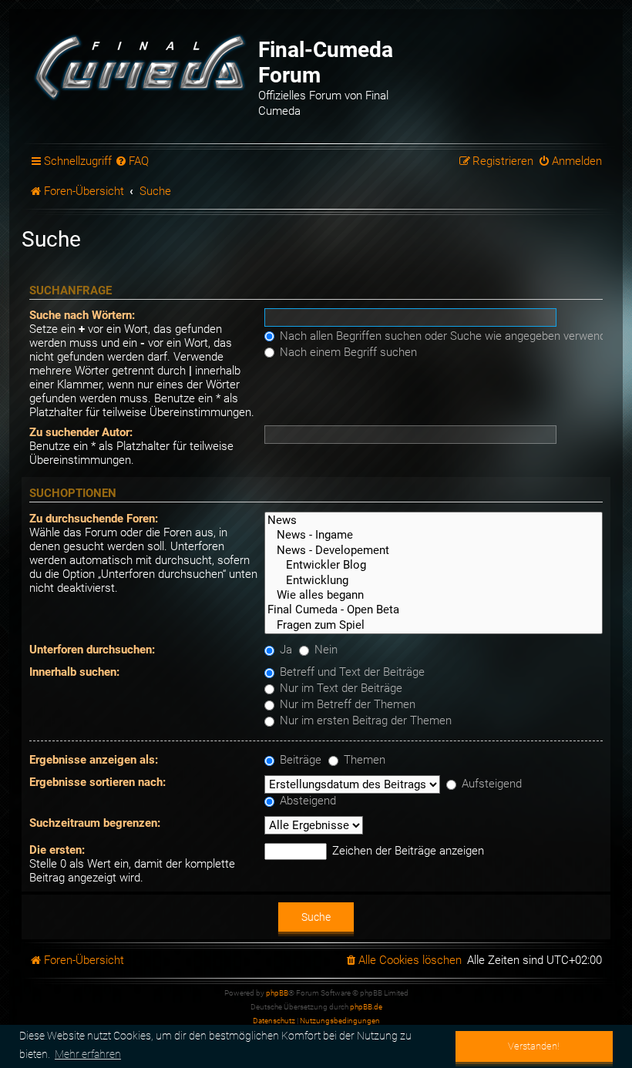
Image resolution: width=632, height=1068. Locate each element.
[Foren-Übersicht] (141, 65)
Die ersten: (57, 850)
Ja (284, 650)
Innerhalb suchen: (74, 672)
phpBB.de (366, 1007)
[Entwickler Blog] (433, 565)
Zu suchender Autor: (81, 432)
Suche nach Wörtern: (82, 315)
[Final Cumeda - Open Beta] (433, 610)
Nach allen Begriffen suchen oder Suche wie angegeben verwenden (447, 336)
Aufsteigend (490, 784)
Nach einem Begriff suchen (347, 352)
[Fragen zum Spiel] (433, 625)
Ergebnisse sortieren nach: (97, 782)
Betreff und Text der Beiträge (351, 672)
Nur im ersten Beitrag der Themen (364, 720)
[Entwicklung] (433, 580)
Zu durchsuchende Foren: (93, 519)
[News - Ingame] (433, 535)
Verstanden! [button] (534, 1046)
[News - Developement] (433, 550)
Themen (363, 760)
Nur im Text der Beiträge (339, 688)
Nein (324, 650)
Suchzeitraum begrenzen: (94, 823)
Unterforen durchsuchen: (92, 650)
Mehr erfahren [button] (88, 1054)
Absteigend (306, 801)
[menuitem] (133, 162)
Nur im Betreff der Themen (346, 704)
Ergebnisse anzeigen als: (93, 760)
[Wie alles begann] (433, 595)
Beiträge (299, 760)
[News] (433, 520)
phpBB (277, 993)
